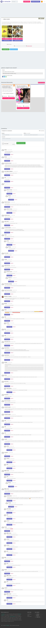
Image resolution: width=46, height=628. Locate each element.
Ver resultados (6, 49)
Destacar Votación (14, 49)
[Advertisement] (23, 10)
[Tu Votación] (5, 2)
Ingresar (35, 1)
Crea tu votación (41, 82)
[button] (42, 1)
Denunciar (12, 154)
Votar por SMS (7, 40)
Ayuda (28, 615)
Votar (7, 38)
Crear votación (26, 1)
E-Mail (27, 133)
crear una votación (12, 616)
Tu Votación (7, 625)
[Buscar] (12, 2)
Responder (7, 154)
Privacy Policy (29, 616)
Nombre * (3, 133)
